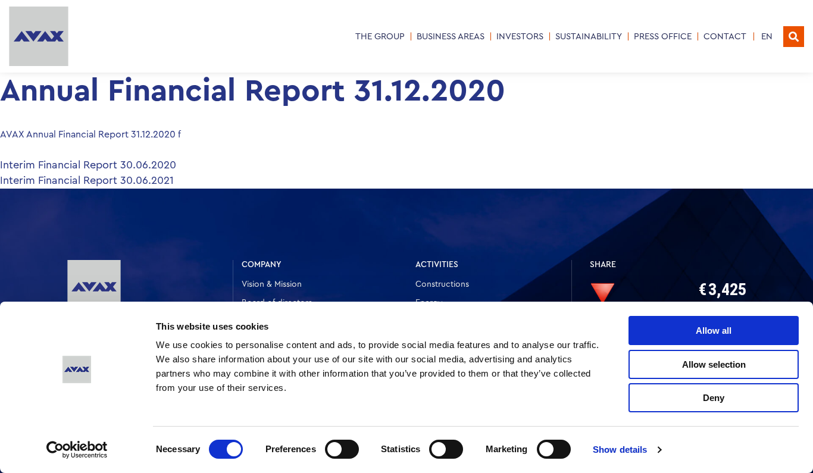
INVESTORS (519, 36)
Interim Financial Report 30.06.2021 (87, 180)
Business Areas (450, 36)
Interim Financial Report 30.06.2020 (88, 164)
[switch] (342, 449)
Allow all (713, 330)
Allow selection (714, 364)
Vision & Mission (272, 284)
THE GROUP (380, 36)
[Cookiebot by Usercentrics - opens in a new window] (77, 450)
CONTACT (724, 36)
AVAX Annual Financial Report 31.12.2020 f (90, 134)
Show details (620, 449)
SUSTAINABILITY (588, 36)
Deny (713, 398)
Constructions (442, 284)
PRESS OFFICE (663, 36)
